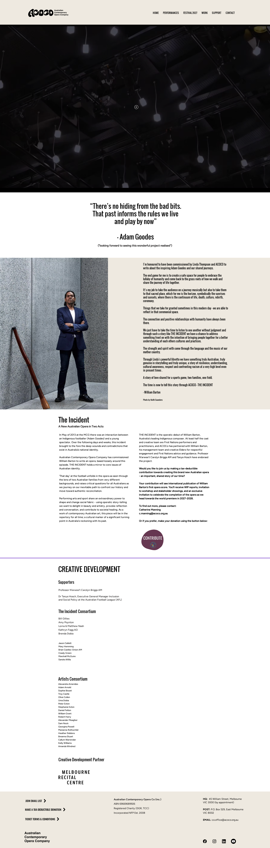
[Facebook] (204, 841)
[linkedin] (223, 841)
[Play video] (136, 107)
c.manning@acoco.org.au (153, 513)
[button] (173, 12)
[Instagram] (214, 841)
